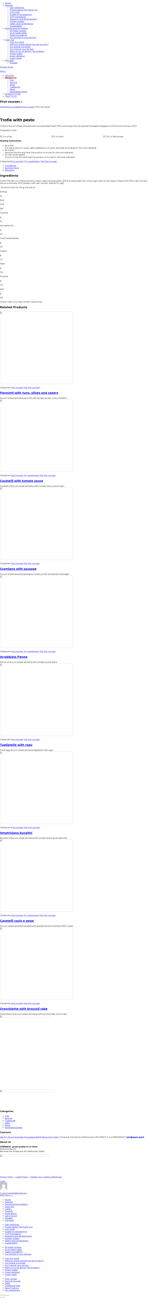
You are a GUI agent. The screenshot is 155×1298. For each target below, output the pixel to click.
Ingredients (10, 166)
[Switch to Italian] (14, 63)
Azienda (9, 5)
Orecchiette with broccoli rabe (23, 1008)
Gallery (8, 1209)
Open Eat (9, 40)
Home (8, 3)
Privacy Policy (6, 1177)
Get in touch (11, 1216)
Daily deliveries (17, 8)
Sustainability (16, 26)
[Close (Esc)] (8, 1295)
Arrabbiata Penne (13, 657)
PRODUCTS (10, 78)
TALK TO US (11, 96)
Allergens (9, 170)
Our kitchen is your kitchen (23, 37)
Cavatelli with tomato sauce (21, 481)
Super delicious (17, 56)
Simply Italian (16, 54)
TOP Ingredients (18, 17)
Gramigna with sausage (18, 569)
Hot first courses (26, 107)
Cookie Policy (21, 1177)
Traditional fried (12, 1286)
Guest (13, 1193)
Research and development (23, 19)
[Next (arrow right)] (3, 1297)
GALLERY (9, 75)
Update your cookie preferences (46, 1177)
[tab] (80, 166)
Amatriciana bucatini (16, 833)
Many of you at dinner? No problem (27, 51)
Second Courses (12, 1281)
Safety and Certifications (21, 24)
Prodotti (9, 1211)
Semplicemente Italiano (16, 28)
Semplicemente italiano (16, 1204)
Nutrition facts (12, 168)
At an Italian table (18, 33)
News (12, 89)
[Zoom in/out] (1, 1295)
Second (13, 82)
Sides (12, 85)
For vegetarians (31, 161)
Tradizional (10, 1121)
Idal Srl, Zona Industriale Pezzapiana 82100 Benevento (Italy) (29, 1137)
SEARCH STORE (13, 94)
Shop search (11, 1213)
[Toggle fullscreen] (3, 1295)
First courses (12, 107)
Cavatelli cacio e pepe (17, 920)
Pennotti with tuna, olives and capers (29, 393)
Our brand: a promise (20, 47)
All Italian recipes (18, 31)
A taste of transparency (21, 14)
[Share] (6, 1295)
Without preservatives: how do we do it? (29, 44)
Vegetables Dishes (18, 92)
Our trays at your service (21, 49)
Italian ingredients (18, 35)
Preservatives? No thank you (24, 10)
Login (2, 1181)
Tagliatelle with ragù (16, 745)
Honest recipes (17, 21)
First (12, 80)
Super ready (16, 58)
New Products (12, 1288)
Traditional (15, 87)
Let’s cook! (15, 12)
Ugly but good (17, 42)
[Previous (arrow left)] (1, 1297)
